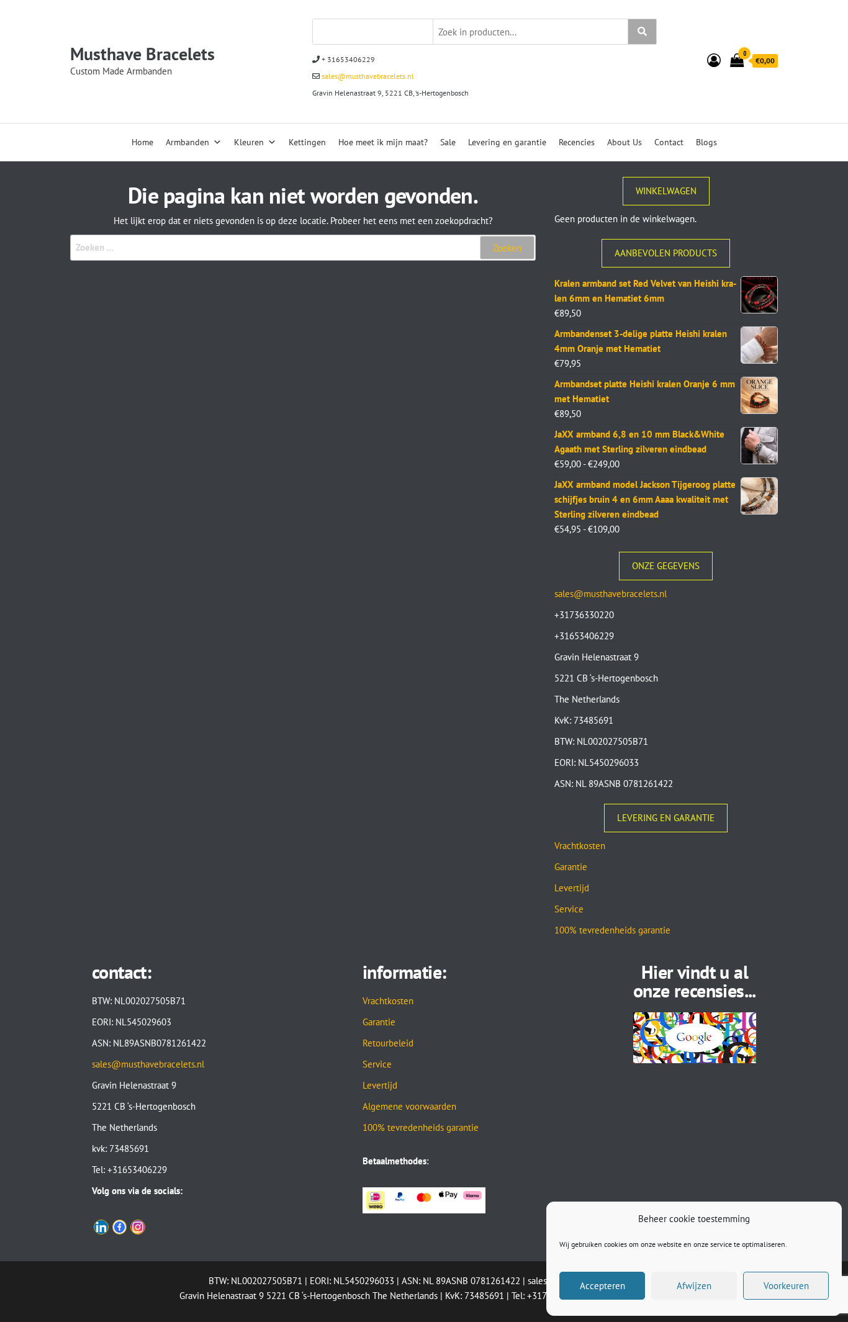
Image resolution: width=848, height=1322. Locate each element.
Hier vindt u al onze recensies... (694, 981)
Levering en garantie (507, 142)
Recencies (577, 142)
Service (569, 909)
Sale (448, 142)
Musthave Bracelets (142, 53)
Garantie (570, 867)
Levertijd (571, 888)
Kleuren (249, 142)
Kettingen (307, 142)
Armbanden (187, 142)
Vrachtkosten (579, 846)
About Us (624, 142)
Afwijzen (694, 1286)
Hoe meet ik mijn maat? (383, 142)
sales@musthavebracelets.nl (367, 76)
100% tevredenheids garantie (612, 930)
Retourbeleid (388, 1043)
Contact (668, 142)
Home (142, 142)
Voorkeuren (786, 1286)
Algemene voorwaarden (409, 1106)
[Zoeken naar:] (303, 248)
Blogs (706, 142)
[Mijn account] (714, 60)
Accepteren (602, 1286)
